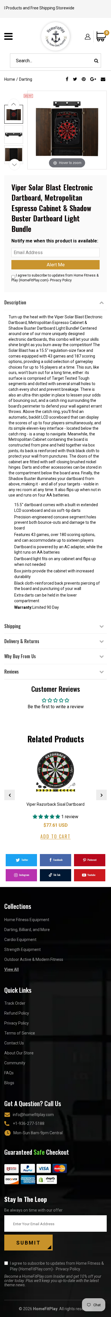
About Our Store (19, 1053)
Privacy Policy (61, 280)
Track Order (14, 1003)
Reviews (11, 671)
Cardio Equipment (20, 939)
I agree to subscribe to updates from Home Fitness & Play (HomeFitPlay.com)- (57, 1266)
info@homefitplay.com (33, 1114)
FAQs (9, 1073)
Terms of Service (19, 1033)
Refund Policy (16, 1013)
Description (15, 302)
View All (11, 969)
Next (101, 795)
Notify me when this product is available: (54, 241)
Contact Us (14, 1043)
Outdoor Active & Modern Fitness (33, 959)
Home (9, 79)
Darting (25, 79)
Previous (9, 795)
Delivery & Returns (21, 641)
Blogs (9, 1083)
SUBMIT (28, 1243)
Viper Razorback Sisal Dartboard (55, 804)
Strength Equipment (22, 949)
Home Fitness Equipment (26, 919)
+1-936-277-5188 (28, 1123)
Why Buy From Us (20, 656)
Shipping (12, 626)
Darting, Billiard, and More (27, 929)
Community (14, 1063)
